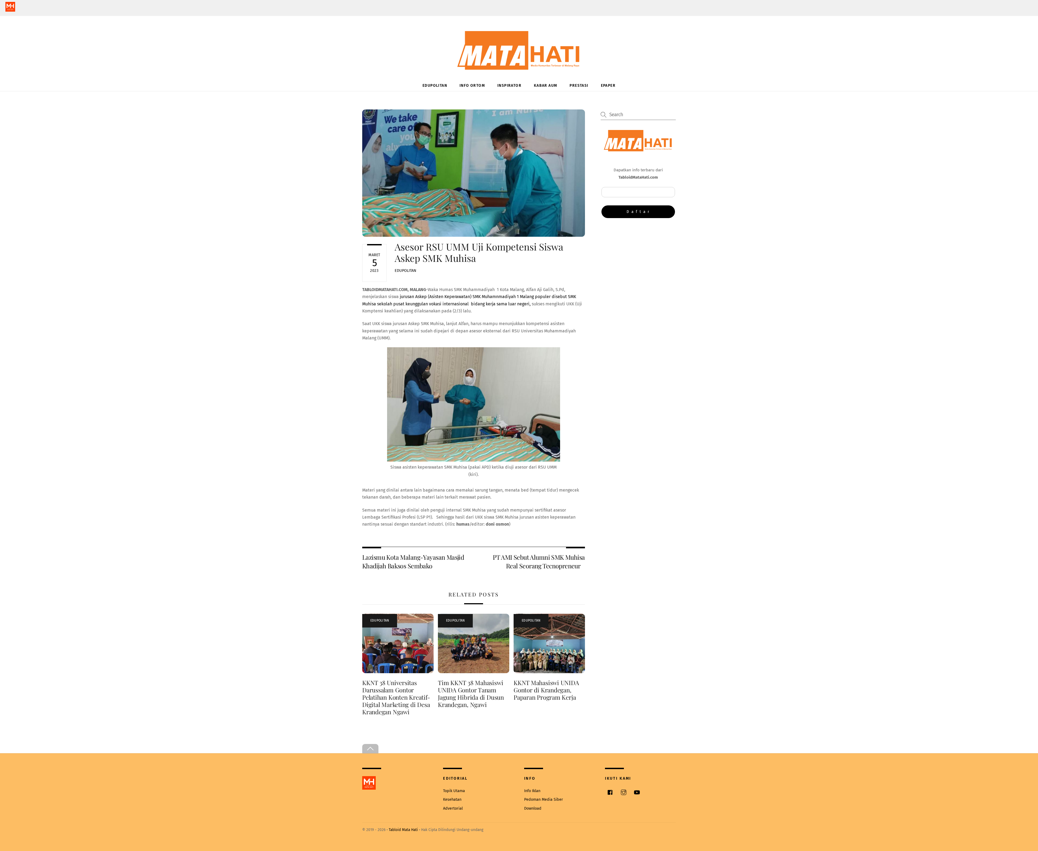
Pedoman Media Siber (543, 799)
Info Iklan (532, 791)
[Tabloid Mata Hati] (519, 66)
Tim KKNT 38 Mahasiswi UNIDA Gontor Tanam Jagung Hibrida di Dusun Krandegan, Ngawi (471, 694)
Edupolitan (434, 85)
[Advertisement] (638, 267)
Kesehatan (452, 799)
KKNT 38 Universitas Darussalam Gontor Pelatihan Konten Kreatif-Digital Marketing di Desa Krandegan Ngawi (396, 697)
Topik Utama (454, 791)
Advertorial (453, 808)
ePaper (608, 85)
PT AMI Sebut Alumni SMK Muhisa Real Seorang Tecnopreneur (539, 561)
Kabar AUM (545, 85)
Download (532, 808)
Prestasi (579, 85)
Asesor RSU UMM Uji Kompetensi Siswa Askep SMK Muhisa (479, 252)
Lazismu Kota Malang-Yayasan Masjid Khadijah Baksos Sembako (413, 561)
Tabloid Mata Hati (403, 829)
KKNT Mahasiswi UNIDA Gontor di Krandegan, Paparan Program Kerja (546, 690)
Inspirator (509, 85)
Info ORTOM (472, 85)
